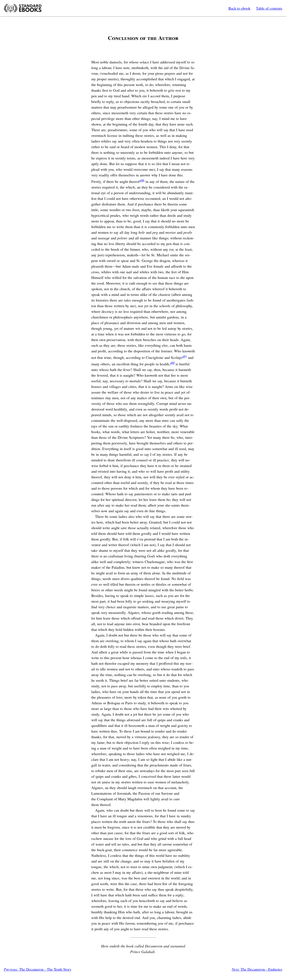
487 (184, 356)
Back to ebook (239, 8)
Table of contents (269, 8)
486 (142, 180)
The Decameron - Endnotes (257, 969)
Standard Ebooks (22, 8)
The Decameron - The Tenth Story (37, 969)
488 (172, 363)
